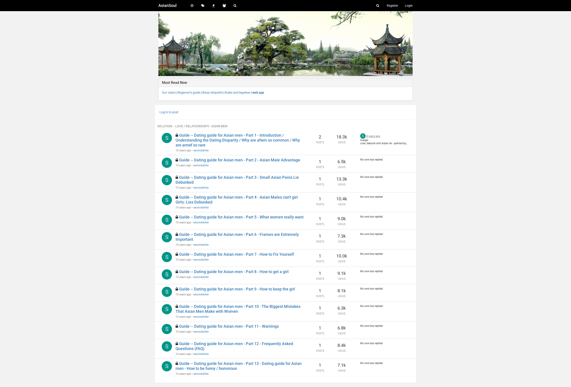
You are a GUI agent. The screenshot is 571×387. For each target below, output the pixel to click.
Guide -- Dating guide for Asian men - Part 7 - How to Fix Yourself (236, 254)
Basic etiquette (212, 92)
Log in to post (168, 112)
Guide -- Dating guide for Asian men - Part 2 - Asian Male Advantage (239, 160)
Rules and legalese (237, 92)
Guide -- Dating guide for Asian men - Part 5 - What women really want (241, 217)
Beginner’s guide (189, 92)
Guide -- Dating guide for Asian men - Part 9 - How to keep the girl (237, 289)
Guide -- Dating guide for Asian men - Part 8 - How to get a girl (234, 271)
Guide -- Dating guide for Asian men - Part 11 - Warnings (229, 326)
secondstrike (201, 150)
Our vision (169, 92)
